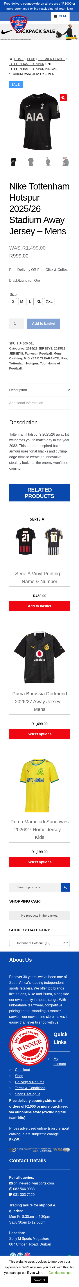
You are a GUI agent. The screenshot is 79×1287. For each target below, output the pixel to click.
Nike (64, 358)
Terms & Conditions (30, 1088)
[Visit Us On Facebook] (20, 1255)
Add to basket (43, 323)
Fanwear (31, 353)
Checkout (22, 1070)
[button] (67, 36)
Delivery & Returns (29, 1082)
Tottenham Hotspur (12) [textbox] (38, 943)
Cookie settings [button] (59, 1272)
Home (18, 59)
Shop (19, 1076)
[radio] (13, 301)
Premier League (51, 59)
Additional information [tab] (26, 403)
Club (31, 59)
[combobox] (39, 943)
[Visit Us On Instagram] (27, 1255)
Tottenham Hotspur (26, 64)
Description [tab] (18, 390)
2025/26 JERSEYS (39, 348)
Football (45, 353)
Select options (40, 734)
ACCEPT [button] (39, 1280)
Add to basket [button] (39, 606)
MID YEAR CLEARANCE (41, 358)
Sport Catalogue (27, 1094)
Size (13, 294)
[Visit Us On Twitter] (12, 1255)
